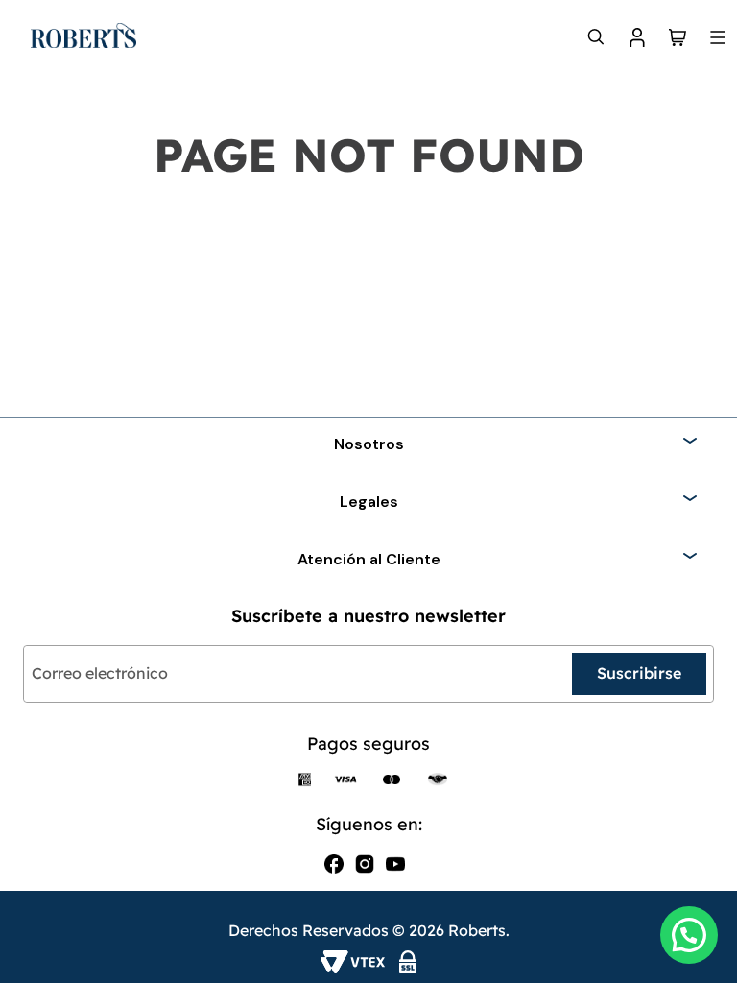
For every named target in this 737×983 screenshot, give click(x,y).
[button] (689, 935)
